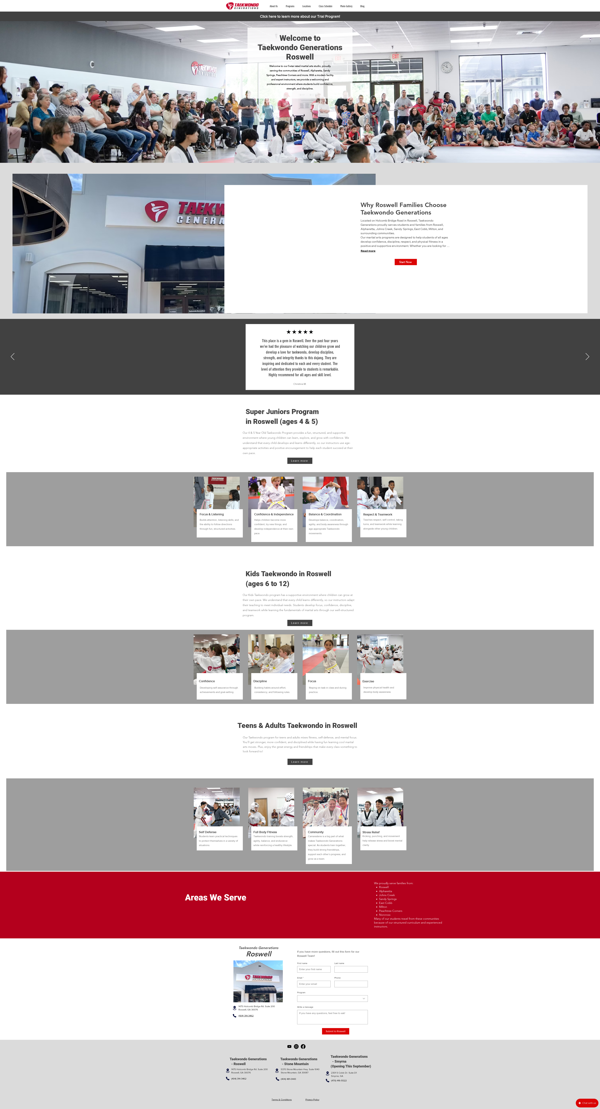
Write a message (305, 1007)
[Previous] (12, 357)
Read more (368, 251)
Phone (337, 978)
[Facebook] (303, 1046)
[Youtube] (289, 1046)
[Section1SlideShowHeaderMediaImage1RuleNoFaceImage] (300, 387)
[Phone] (234, 1016)
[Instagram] (296, 1046)
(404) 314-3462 (238, 1078)
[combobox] (332, 998)
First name (302, 963)
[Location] (234, 1008)
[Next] (587, 357)
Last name (339, 963)
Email (300, 978)
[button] (291, 6)
